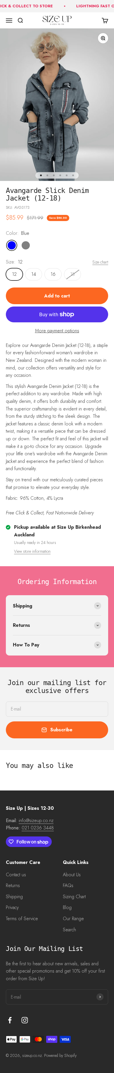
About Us (72, 874)
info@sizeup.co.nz (36, 820)
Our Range (73, 918)
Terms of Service (22, 918)
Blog (67, 907)
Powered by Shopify (60, 1055)
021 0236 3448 (38, 827)
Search (69, 929)
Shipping (14, 896)
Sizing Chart (74, 896)
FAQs (68, 885)
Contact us (16, 874)
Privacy (12, 907)
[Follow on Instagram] (25, 1020)
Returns (13, 885)
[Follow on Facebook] (10, 1020)
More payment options (57, 330)
